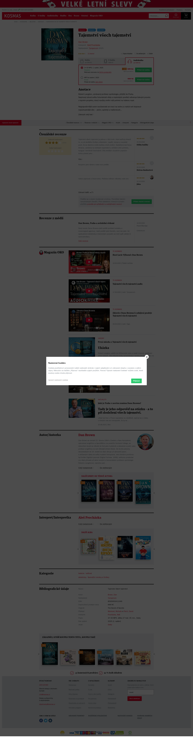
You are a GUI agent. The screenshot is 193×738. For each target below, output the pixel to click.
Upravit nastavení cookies (58, 380)
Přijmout (136, 381)
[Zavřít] (147, 357)
